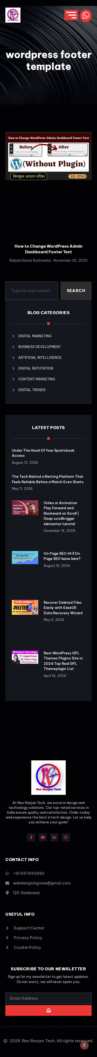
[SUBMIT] (48, 1010)
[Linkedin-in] (54, 837)
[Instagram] (66, 837)
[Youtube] (43, 837)
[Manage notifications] (84, 1045)
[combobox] (31, 291)
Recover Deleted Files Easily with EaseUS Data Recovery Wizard (63, 607)
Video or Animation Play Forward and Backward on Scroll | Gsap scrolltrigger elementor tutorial (61, 513)
